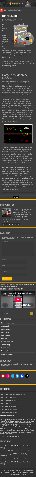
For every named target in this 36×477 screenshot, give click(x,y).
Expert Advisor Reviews (8, 323)
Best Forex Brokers (6, 403)
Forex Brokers (5, 335)
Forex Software (5, 348)
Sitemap (12, 474)
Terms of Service (21, 474)
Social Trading (5, 345)
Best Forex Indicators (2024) (9, 400)
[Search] (31, 313)
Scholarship (30, 472)
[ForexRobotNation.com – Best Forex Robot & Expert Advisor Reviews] (18, 3)
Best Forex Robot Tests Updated (13, 10)
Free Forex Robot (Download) (9, 406)
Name (4, 259)
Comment (5, 241)
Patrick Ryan (7, 19)
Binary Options (5, 351)
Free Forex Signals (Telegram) (9, 409)
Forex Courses (5, 332)
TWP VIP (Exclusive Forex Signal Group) (20, 451)
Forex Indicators (6, 329)
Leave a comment (9, 20)
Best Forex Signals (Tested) (8, 397)
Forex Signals (5, 326)
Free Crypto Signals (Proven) (9, 412)
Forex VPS (4, 338)
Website (4, 272)
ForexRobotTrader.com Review (19, 459)
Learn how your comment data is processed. (17, 285)
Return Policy (22, 472)
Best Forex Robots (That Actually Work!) (12, 394)
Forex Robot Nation (7, 354)
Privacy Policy (12, 472)
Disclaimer (4, 472)
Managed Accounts (7, 341)
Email (4, 265)
